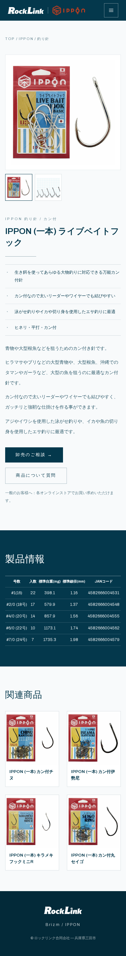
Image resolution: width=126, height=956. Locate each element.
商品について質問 (36, 475)
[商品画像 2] (48, 187)
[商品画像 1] (18, 187)
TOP (10, 39)
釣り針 (43, 39)
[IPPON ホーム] (47, 10)
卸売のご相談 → (34, 455)
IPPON (26, 39)
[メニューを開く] (111, 10)
